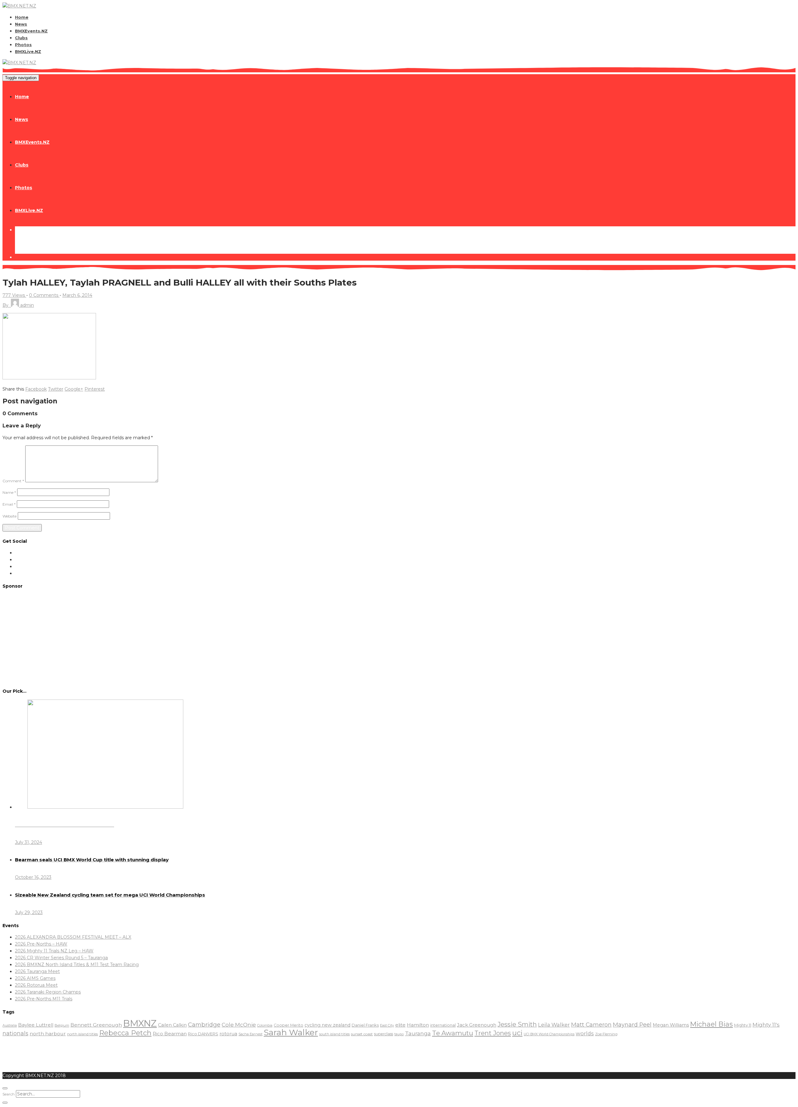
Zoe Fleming (606, 1034)
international (443, 1025)
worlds (585, 1033)
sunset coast (362, 1034)
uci (517, 1033)
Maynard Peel (632, 1024)
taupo (399, 1034)
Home (21, 17)
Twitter (55, 389)
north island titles (82, 1034)
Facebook (36, 389)
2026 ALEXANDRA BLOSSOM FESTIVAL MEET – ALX (73, 937)
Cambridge (204, 1024)
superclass (383, 1034)
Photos (23, 44)
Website (9, 516)
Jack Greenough (476, 1025)
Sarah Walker (291, 1032)
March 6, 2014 (77, 295)
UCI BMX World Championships (549, 1034)
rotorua (228, 1034)
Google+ (74, 389)
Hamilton (418, 1025)
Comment (13, 481)
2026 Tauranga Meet (37, 971)
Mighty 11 (742, 1025)
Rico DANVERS (203, 1033)
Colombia (264, 1025)
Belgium (62, 1025)
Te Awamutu (452, 1033)
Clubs (21, 37)
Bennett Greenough (96, 1025)
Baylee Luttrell (35, 1025)
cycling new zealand (327, 1025)
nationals (15, 1033)
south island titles (334, 1034)
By (18, 305)
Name (9, 492)
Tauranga (418, 1033)
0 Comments (44, 295)
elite (400, 1025)
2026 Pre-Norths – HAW (41, 944)
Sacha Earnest (250, 1034)
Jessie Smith (517, 1024)
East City (387, 1025)
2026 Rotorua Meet (36, 985)
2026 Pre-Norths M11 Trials (43, 999)
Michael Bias (711, 1024)
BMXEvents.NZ (31, 30)
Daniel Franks (365, 1025)
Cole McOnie (239, 1024)
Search (8, 1094)
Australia (9, 1025)
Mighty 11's (766, 1025)
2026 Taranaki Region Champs (48, 992)
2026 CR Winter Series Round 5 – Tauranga (61, 957)
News (21, 24)
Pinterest (94, 389)
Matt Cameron (591, 1024)
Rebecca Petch (125, 1033)
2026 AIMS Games (35, 978)
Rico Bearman (170, 1034)
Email (9, 504)
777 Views (14, 295)
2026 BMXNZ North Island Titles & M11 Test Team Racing (77, 964)
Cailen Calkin (172, 1025)
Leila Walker (554, 1025)
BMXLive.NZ (28, 51)
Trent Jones (492, 1033)
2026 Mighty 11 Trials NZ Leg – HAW (54, 951)
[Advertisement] (399, 638)
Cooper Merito (288, 1025)
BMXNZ (140, 1023)
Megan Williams (671, 1025)
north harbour (48, 1034)
